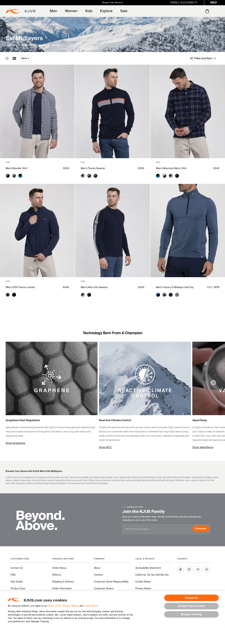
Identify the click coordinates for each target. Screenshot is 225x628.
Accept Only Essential (191, 605)
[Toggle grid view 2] (7, 58)
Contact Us (17, 567)
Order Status (59, 567)
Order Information (62, 588)
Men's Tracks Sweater (93, 168)
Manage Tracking (191, 614)
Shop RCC (105, 447)
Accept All (191, 597)
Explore (106, 11)
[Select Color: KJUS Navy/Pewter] (83, 176)
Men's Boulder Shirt (16, 168)
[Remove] (28, 58)
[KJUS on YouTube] (198, 569)
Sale (123, 11)
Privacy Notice (70, 605)
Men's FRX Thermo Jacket (20, 287)
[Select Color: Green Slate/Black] (8, 176)
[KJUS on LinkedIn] (206, 569)
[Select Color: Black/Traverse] (20, 176)
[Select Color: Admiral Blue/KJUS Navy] (164, 295)
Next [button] (213, 382)
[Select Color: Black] (14, 295)
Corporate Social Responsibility (111, 581)
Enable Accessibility (184, 3)
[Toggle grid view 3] (14, 58)
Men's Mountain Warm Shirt (171, 168)
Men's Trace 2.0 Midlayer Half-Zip (175, 287)
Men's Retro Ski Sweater (94, 287)
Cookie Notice (91, 605)
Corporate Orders (104, 588)
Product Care (18, 588)
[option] (52, 393)
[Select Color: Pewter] (177, 295)
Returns (56, 574)
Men (53, 11)
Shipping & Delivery (63, 581)
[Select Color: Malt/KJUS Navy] (164, 176)
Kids (88, 11)
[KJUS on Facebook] (180, 569)
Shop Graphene (15, 443)
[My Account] (200, 11)
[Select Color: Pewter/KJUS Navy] (14, 176)
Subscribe (202, 529)
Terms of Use (55, 605)
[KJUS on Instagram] (189, 569)
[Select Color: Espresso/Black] (177, 176)
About (97, 567)
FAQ (13, 574)
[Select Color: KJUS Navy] (8, 295)
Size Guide (17, 581)
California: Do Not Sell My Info (152, 574)
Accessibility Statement (148, 567)
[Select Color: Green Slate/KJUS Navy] (95, 176)
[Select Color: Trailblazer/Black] (158, 295)
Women (71, 11)
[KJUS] (20, 11)
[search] (193, 11)
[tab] (208, 11)
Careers (98, 574)
